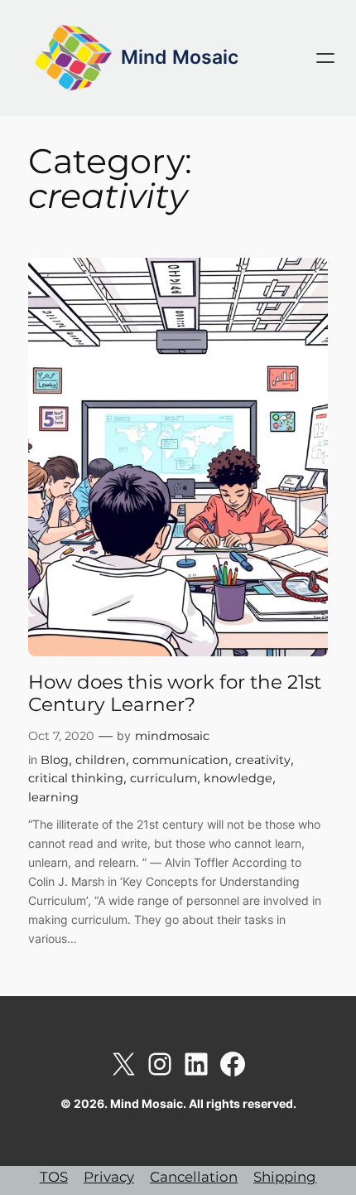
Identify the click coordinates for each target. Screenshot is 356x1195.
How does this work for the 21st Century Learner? (174, 694)
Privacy (109, 1176)
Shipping (284, 1176)
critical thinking (75, 778)
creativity (263, 759)
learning (53, 797)
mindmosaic (172, 735)
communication (180, 759)
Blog (55, 759)
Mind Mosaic (179, 57)
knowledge (238, 778)
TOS (54, 1176)
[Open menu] (325, 58)
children (100, 759)
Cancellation (194, 1176)
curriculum (163, 778)
